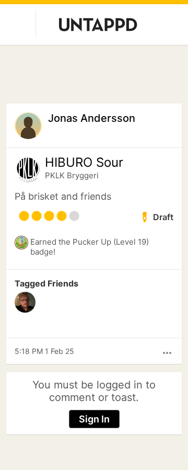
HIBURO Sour (84, 162)
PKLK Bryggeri (72, 175)
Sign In (94, 419)
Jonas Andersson (91, 118)
